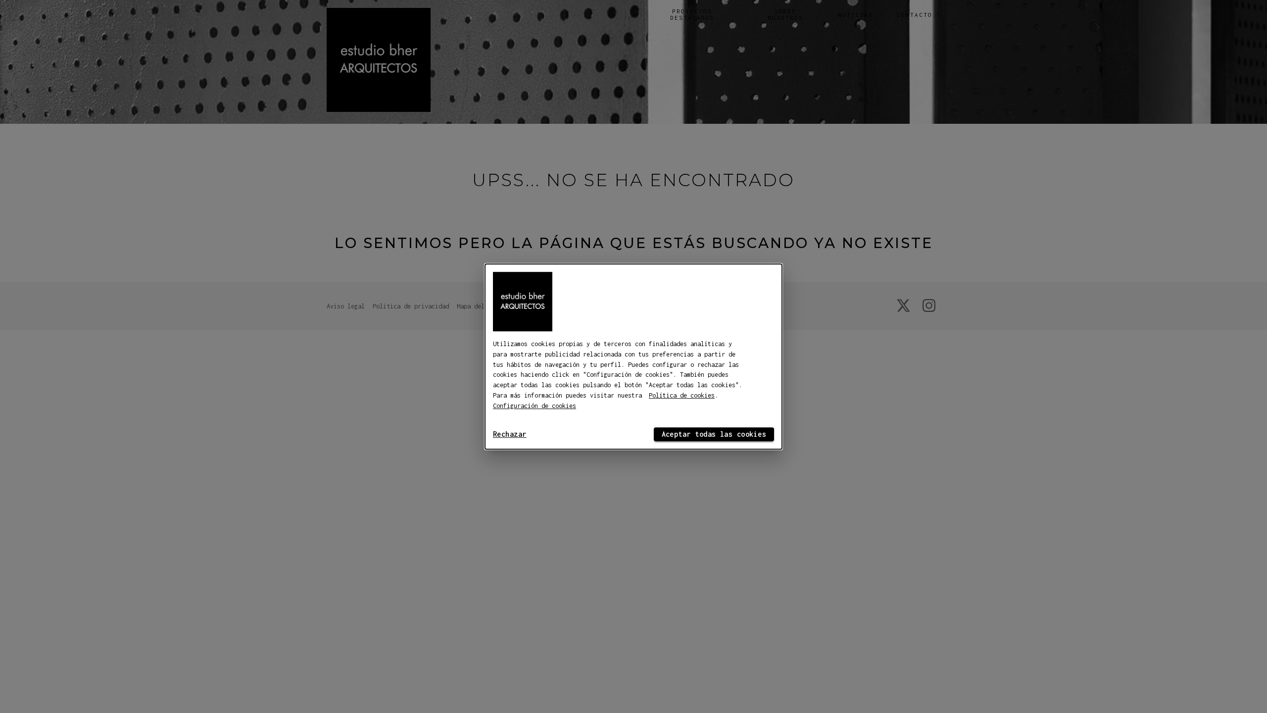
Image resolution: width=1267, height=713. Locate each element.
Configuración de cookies (534, 405)
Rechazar (510, 434)
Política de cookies (682, 395)
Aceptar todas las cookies (714, 434)
